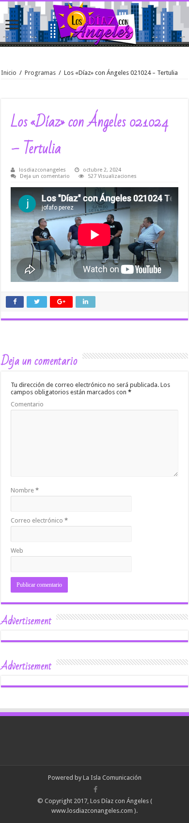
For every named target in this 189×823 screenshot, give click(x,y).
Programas (40, 72)
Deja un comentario (45, 176)
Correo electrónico (39, 520)
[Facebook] (95, 789)
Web (17, 550)
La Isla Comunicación (112, 777)
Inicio (8, 72)
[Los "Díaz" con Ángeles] (94, 24)
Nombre (25, 490)
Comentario (27, 404)
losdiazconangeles (42, 170)
